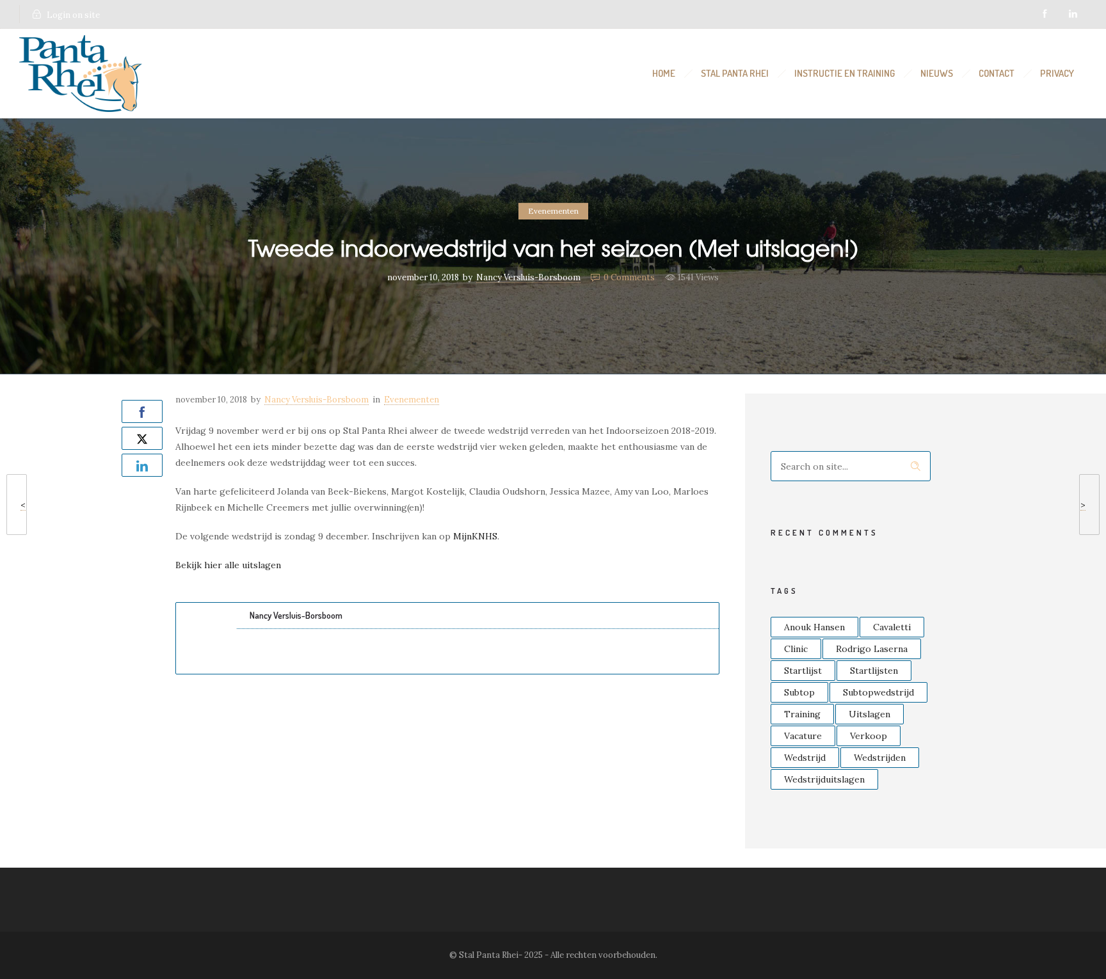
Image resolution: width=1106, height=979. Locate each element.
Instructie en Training (844, 73)
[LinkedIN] (1073, 14)
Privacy (1057, 73)
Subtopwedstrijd (878, 692)
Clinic (796, 649)
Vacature (803, 736)
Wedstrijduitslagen (824, 779)
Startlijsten (874, 670)
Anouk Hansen (814, 627)
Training (802, 714)
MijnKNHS (475, 536)
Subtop (799, 692)
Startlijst (803, 670)
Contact (996, 73)
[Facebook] (1044, 14)
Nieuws (936, 73)
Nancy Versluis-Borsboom (528, 277)
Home (663, 73)
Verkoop (868, 736)
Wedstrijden (880, 757)
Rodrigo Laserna (872, 649)
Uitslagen (869, 714)
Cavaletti (892, 627)
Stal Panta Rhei (735, 73)
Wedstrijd (805, 757)
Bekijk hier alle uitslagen (228, 565)
